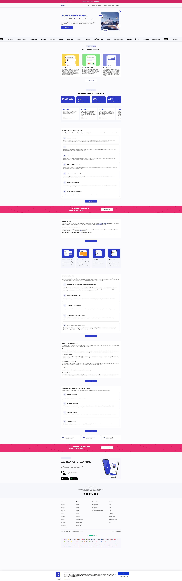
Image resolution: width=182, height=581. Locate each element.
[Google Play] (74, 478)
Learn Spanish (63, 505)
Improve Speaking (79, 524)
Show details (66, 579)
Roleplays (77, 507)
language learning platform (103, 223)
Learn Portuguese (63, 525)
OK (123, 573)
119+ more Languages (64, 527)
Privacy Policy (111, 513)
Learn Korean (63, 524)
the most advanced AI (91, 46)
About (110, 504)
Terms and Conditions (112, 516)
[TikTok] (87, 494)
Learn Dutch (62, 513)
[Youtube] (90, 494)
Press (110, 507)
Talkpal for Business (95, 505)
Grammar (77, 504)
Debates (77, 510)
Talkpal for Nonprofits (95, 508)
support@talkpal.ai (96, 490)
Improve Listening (79, 522)
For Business (98, 5)
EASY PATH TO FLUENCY (91, 90)
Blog (109, 505)
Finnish (75, 18)
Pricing (110, 508)
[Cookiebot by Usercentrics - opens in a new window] (58, 579)
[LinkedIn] (95, 494)
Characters (78, 508)
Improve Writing (78, 527)
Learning (93, 5)
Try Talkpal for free (91, 80)
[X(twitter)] (98, 494)
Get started (67, 27)
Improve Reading (78, 525)
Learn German (63, 510)
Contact (110, 510)
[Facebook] (92, 494)
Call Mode (77, 513)
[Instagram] (84, 494)
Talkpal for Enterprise (95, 507)
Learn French (63, 507)
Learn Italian (62, 508)
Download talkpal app (66, 458)
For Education (104, 5)
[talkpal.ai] (63, 5)
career (81, 230)
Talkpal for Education (95, 504)
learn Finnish (88, 133)
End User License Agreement (113, 519)
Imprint (110, 522)
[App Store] (65, 478)
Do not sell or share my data (123, 576)
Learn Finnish (63, 516)
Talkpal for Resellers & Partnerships (97, 510)
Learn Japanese (63, 522)
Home (89, 5)
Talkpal (80, 18)
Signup (109, 5)
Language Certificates (79, 519)
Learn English (63, 504)
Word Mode (78, 516)
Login (113, 5)
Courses (77, 505)
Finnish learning (99, 224)
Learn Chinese (63, 519)
